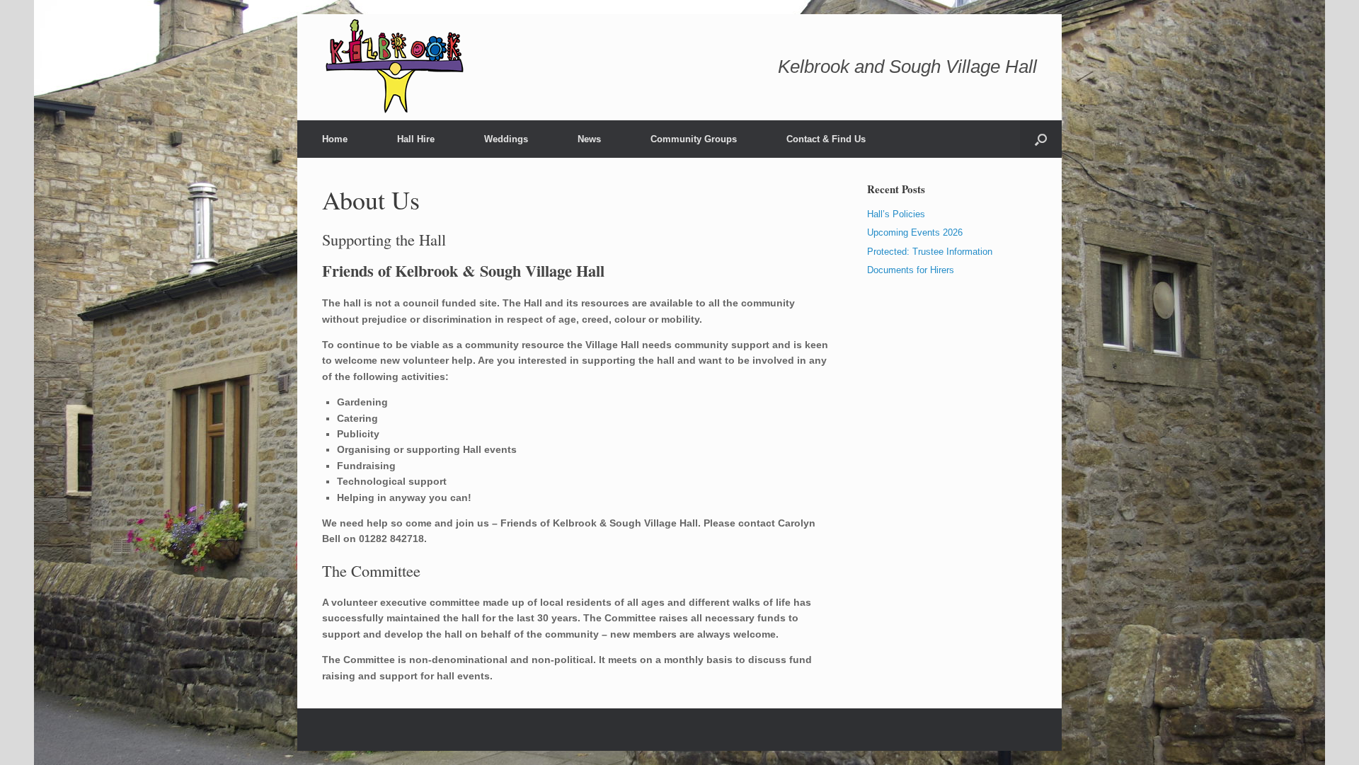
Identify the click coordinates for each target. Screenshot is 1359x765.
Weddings (506, 139)
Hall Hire (416, 139)
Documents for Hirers (910, 270)
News (589, 139)
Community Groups (693, 139)
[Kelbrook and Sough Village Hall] (396, 67)
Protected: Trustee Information (929, 251)
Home (335, 139)
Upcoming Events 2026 (915, 232)
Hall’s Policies (896, 214)
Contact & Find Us (826, 139)
